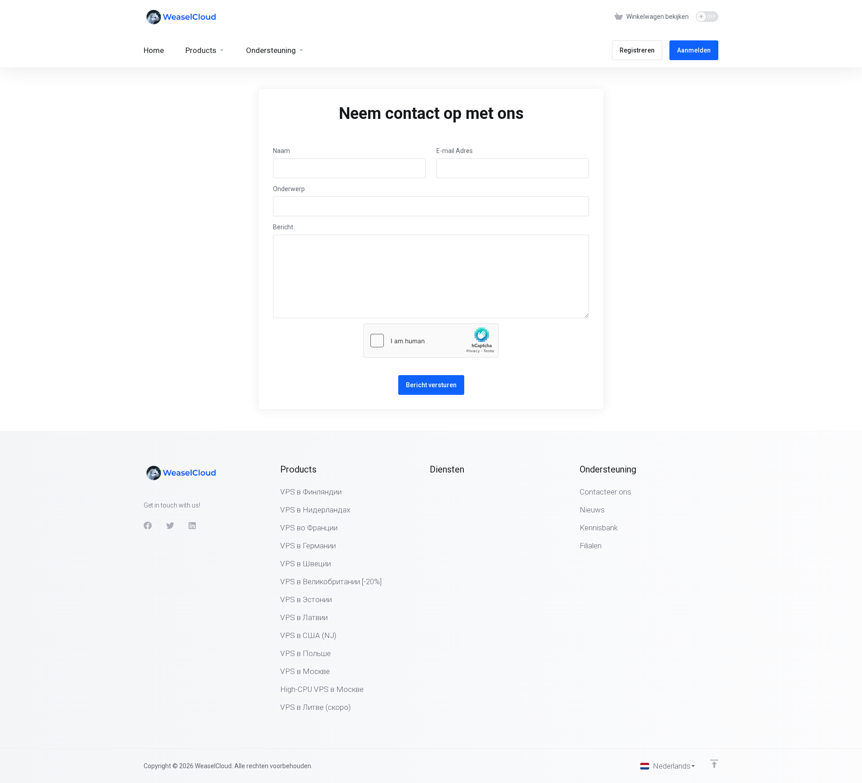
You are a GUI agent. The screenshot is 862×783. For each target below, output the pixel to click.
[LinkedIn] (192, 525)
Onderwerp (289, 188)
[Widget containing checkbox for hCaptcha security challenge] (431, 341)
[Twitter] (170, 525)
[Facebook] (147, 525)
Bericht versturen (431, 385)
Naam (281, 150)
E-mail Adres (454, 150)
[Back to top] (714, 763)
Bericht (283, 227)
